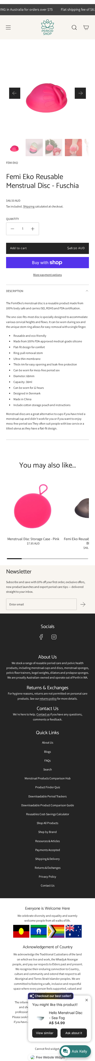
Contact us (43, 714)
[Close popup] (86, 1000)
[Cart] (86, 27)
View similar (44, 1033)
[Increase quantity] (33, 229)
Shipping (28, 206)
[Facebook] (41, 637)
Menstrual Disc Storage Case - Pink (33, 539)
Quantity (12, 219)
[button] (14, 93)
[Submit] (83, 604)
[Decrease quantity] (12, 229)
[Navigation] (8, 27)
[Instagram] (54, 637)
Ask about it (73, 1033)
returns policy (48, 698)
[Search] (74, 27)
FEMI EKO (12, 163)
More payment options (47, 275)
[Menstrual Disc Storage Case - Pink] (33, 506)
